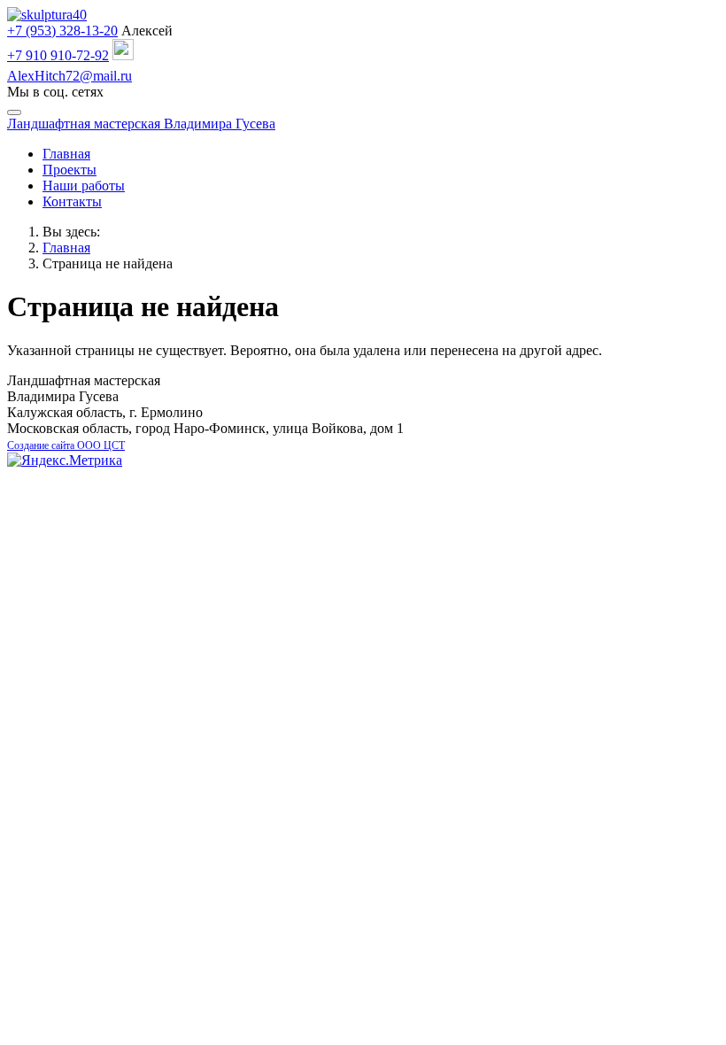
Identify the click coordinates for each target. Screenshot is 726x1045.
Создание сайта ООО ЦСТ (66, 445)
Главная (66, 153)
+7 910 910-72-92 (58, 55)
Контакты (72, 201)
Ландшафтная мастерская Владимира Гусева (141, 123)
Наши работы (83, 185)
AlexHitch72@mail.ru (69, 75)
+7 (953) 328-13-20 (62, 30)
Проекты (69, 169)
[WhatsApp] (123, 55)
